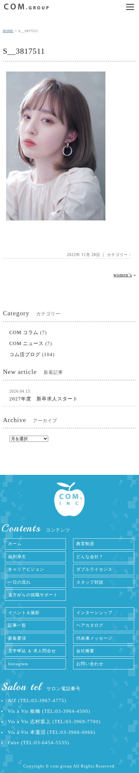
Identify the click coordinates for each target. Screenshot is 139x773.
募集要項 (17, 638)
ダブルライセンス (94, 569)
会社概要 (85, 650)
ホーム (15, 543)
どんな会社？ (89, 556)
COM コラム (23, 332)
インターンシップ (94, 612)
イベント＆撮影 (24, 612)
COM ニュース (26, 343)
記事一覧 (17, 625)
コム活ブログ (24, 354)
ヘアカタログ (89, 625)
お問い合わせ (89, 663)
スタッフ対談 (89, 582)
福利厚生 (17, 556)
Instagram (18, 663)
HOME (8, 31)
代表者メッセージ (94, 638)
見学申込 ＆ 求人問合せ (32, 650)
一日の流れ (19, 582)
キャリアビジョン (26, 569)
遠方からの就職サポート (33, 594)
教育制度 (85, 543)
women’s (122, 275)
